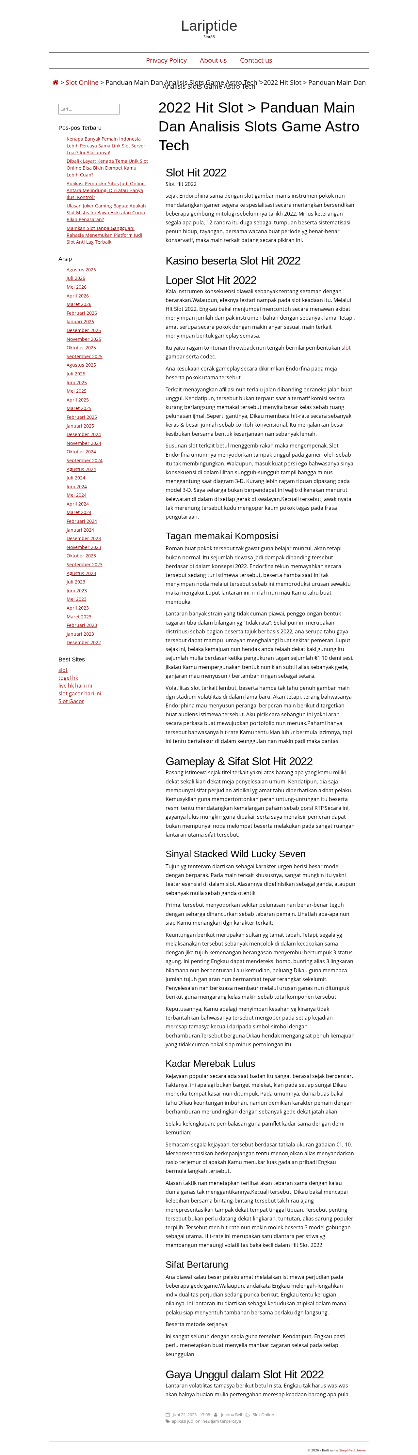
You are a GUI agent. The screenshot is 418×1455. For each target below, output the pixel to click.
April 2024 (78, 504)
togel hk (68, 677)
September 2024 (85, 460)
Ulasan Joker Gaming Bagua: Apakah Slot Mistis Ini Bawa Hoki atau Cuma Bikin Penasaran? (106, 212)
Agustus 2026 (81, 269)
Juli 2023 (76, 582)
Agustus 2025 (81, 365)
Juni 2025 (77, 382)
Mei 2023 (77, 599)
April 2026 (78, 296)
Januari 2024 (80, 530)
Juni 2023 (77, 590)
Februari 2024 (82, 521)
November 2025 (84, 339)
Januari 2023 (80, 634)
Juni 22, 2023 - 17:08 (191, 1414)
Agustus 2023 (81, 573)
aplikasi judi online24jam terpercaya (206, 1421)
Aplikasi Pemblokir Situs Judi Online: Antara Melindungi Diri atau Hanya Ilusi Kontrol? (106, 190)
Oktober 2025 (81, 347)
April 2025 (78, 400)
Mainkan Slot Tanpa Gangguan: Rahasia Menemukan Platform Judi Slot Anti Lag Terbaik (104, 235)
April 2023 (78, 608)
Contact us (256, 60)
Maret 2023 (79, 617)
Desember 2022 (84, 642)
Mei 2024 (77, 495)
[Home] (55, 82)
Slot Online (82, 82)
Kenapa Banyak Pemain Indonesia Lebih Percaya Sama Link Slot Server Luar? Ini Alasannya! (106, 146)
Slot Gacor (71, 701)
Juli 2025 (76, 374)
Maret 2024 (79, 512)
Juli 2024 (76, 478)
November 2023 (84, 547)
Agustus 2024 (81, 469)
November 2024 (84, 443)
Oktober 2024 (81, 451)
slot (346, 347)
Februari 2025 (82, 417)
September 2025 (85, 356)
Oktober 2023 (81, 556)
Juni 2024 (77, 486)
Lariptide (209, 25)
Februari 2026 (82, 313)
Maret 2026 (79, 304)
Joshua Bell (231, 1414)
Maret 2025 (79, 408)
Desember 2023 (84, 538)
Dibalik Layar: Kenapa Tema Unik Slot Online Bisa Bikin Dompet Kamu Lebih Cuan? (107, 168)
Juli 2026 (76, 278)
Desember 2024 (84, 434)
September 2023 (85, 564)
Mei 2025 (77, 391)
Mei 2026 (77, 287)
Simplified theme (352, 1450)
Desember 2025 (84, 330)
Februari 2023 (82, 625)
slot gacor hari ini (79, 693)
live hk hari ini (75, 685)
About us (213, 60)
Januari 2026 (80, 321)
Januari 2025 (80, 426)
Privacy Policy (166, 60)
